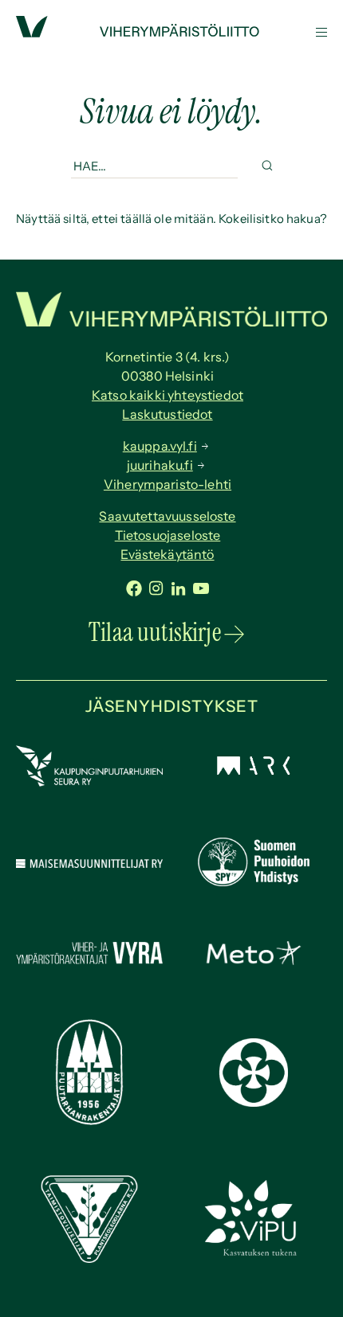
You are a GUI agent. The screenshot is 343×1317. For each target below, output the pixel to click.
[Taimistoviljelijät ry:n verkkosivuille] (89, 1258)
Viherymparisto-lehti (167, 484)
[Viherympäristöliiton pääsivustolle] (32, 33)
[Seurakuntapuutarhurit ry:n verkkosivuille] (253, 1102)
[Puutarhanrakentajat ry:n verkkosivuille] (89, 1120)
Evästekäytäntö (167, 554)
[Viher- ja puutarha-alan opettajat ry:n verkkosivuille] (253, 1253)
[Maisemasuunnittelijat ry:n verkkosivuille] (89, 863)
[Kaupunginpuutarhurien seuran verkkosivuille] (89, 782)
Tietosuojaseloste (168, 535)
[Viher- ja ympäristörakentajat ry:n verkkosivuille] (89, 964)
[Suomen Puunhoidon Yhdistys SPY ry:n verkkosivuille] (253, 881)
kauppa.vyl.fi (160, 446)
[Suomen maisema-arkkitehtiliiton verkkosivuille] (253, 770)
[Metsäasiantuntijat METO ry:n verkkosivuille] (253, 960)
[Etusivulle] (171, 32)
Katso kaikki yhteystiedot (167, 395)
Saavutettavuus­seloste (167, 516)
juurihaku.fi (160, 465)
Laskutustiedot (167, 414)
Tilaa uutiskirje (155, 632)
